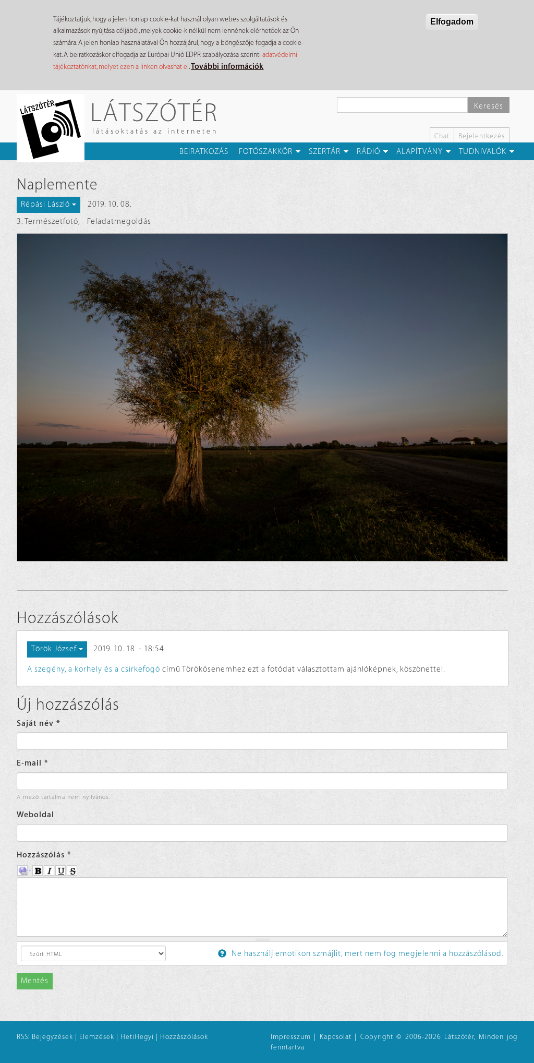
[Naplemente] (262, 397)
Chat (442, 136)
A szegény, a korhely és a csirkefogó (93, 669)
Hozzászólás (44, 855)
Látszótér (154, 112)
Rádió (368, 151)
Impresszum (291, 1037)
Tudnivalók (482, 151)
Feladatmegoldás (119, 221)
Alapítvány (419, 151)
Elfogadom (452, 21)
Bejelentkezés (481, 136)
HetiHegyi (137, 1037)
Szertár (325, 151)
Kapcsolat (335, 1037)
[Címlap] (54, 128)
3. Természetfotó (47, 221)
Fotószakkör (266, 151)
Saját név (38, 723)
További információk (227, 66)
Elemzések (96, 1037)
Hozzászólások (184, 1037)
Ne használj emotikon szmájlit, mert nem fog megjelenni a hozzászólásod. (366, 953)
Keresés (488, 106)
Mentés (34, 980)
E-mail (32, 763)
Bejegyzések (52, 1037)
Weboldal (35, 814)
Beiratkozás (203, 151)
